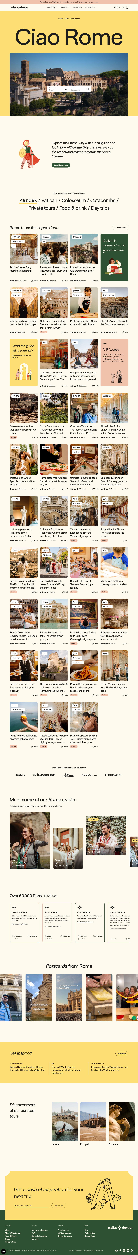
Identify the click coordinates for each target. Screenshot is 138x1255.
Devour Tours (90, 1236)
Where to (52, 88)
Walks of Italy (90, 1233)
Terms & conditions (89, 1250)
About (7, 1230)
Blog (86, 1230)
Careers (8, 1239)
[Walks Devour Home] (19, 7)
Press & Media (10, 1236)
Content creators (65, 1236)
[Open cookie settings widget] (3, 1251)
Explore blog (122, 1054)
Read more (127, 925)
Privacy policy (78, 1250)
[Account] (123, 7)
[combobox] (56, 90)
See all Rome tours (61, 165)
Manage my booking (40, 1230)
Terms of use (99, 1250)
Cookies (71, 1250)
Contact (35, 1239)
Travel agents (63, 1230)
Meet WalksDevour (12, 1233)
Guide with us (10, 1242)
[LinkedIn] (128, 1250)
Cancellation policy (39, 1236)
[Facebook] (132, 1250)
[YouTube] (116, 1250)
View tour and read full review (20, 924)
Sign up (57, 1205)
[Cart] (127, 7)
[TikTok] (120, 1250)
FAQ (33, 1233)
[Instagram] (124, 1250)
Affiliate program (64, 1233)
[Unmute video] (28, 980)
